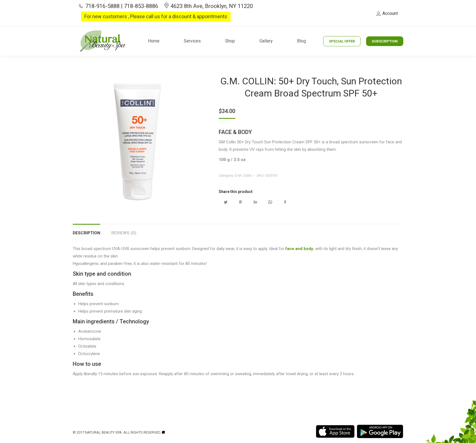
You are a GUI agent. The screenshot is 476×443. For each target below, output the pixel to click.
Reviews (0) (123, 232)
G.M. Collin (243, 175)
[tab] (86, 230)
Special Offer (342, 41)
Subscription (385, 41)
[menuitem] (154, 41)
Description (86, 232)
